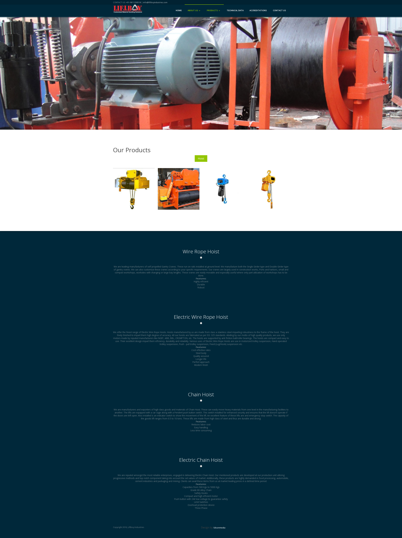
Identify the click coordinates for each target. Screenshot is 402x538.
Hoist (201, 158)
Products (212, 10)
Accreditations (258, 10)
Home (179, 10)
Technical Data (235, 10)
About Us (193, 10)
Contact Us (279, 10)
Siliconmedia (219, 527)
